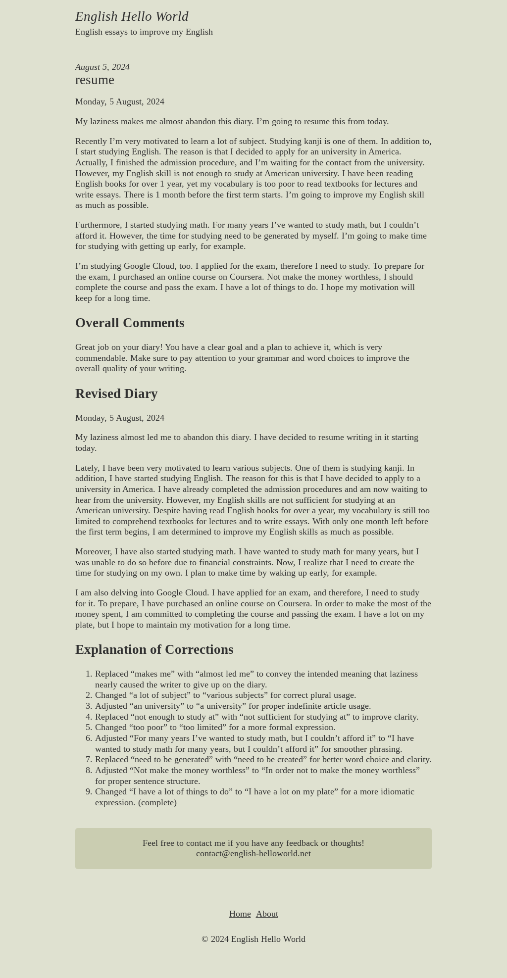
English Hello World (132, 16)
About (267, 914)
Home (240, 914)
